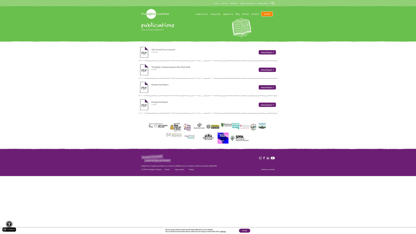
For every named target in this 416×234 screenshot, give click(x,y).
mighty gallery (263, 3)
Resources (215, 14)
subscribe (234, 3)
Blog (238, 14)
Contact (167, 170)
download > (267, 52)
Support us (228, 14)
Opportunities (179, 170)
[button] (9, 226)
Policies (191, 170)
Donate (267, 14)
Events (255, 14)
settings (223, 232)
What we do (201, 14)
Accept (244, 231)
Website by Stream (268, 170)
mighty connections (247, 3)
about (216, 3)
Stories (245, 14)
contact (224, 3)
